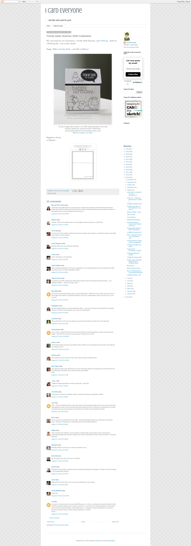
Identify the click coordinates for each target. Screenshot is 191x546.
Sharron (54, 355)
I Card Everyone (63, 10)
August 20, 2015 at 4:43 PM (60, 272)
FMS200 (54, 193)
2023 (127, 157)
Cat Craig (54, 231)
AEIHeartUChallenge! (133, 220)
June (129, 281)
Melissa (54, 220)
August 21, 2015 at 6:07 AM (60, 375)
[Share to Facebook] (80, 191)
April (128, 286)
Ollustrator (99, 540)
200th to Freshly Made (61, 49)
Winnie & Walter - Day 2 (134, 212)
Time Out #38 (131, 214)
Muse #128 (130, 265)
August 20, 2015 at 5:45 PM (60, 300)
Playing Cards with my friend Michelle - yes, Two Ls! (134, 208)
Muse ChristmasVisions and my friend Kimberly (134, 271)
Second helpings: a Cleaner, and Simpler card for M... (134, 224)
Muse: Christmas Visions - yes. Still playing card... (134, 236)
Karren (54, 467)
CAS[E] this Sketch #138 (134, 204)
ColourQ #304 (131, 217)
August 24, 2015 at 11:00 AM (60, 496)
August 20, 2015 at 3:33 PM (60, 259)
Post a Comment (54, 518)
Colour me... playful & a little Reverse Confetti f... (134, 199)
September (130, 187)
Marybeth (54, 445)
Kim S (53, 417)
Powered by (127, 82)
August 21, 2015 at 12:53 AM (60, 360)
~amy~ (54, 381)
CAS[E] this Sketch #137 (134, 232)
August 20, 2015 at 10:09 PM (60, 336)
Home (48, 26)
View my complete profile (131, 47)
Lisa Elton (55, 318)
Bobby (54, 430)
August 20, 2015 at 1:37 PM (60, 225)
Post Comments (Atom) (62, 525)
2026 (127, 149)
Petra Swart (55, 366)
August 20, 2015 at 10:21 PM (60, 349)
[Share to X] (78, 191)
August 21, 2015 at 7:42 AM (60, 386)
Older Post (115, 522)
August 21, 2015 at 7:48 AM (60, 397)
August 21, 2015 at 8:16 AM (60, 411)
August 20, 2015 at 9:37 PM (60, 323)
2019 (127, 167)
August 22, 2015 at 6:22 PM (60, 485)
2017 (127, 172)
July (128, 278)
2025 (127, 151)
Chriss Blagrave (57, 243)
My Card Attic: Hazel (58, 205)
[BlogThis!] (75, 191)
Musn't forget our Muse (134, 268)
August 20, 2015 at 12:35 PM (60, 214)
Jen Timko (55, 392)
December (130, 179)
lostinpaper (55, 306)
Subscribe (133, 74)
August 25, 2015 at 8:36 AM (60, 514)
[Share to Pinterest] (82, 191)
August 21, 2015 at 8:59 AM (60, 424)
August (129, 190)
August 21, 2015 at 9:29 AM (60, 439)
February (130, 291)
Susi (53, 403)
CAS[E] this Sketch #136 (134, 257)
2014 (127, 297)
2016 (127, 175)
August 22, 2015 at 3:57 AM (60, 474)
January (129, 294)
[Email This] (73, 191)
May (128, 283)
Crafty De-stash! (58, 26)
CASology (104, 40)
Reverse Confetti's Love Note (83, 133)
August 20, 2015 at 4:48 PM (60, 285)
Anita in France (56, 278)
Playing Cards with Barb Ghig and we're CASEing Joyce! (134, 261)
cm (52, 501)
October (129, 185)
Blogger (112, 540)
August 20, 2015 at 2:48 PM (60, 237)
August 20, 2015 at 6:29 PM (60, 312)
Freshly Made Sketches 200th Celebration (134, 229)
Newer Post (50, 522)
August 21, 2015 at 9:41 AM (60, 450)
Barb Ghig (55, 291)
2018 (127, 169)
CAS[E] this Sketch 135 (134, 275)
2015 (127, 177)
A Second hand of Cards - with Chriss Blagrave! (134, 241)
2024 (127, 154)
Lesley (54, 254)
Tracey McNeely (57, 490)
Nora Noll (54, 456)
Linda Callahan (56, 265)
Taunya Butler (56, 329)
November (130, 182)
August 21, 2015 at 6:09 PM (60, 461)
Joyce (53, 480)
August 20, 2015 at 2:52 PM (60, 248)
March (129, 288)
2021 (127, 162)
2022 (127, 159)
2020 (127, 164)
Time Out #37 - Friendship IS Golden (134, 249)
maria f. (54, 342)
